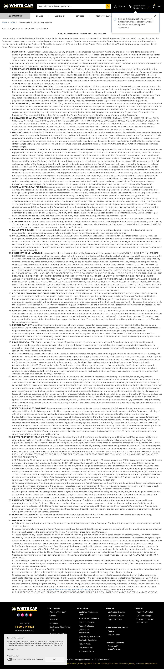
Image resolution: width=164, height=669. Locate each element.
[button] (54, 608)
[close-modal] (154, 16)
